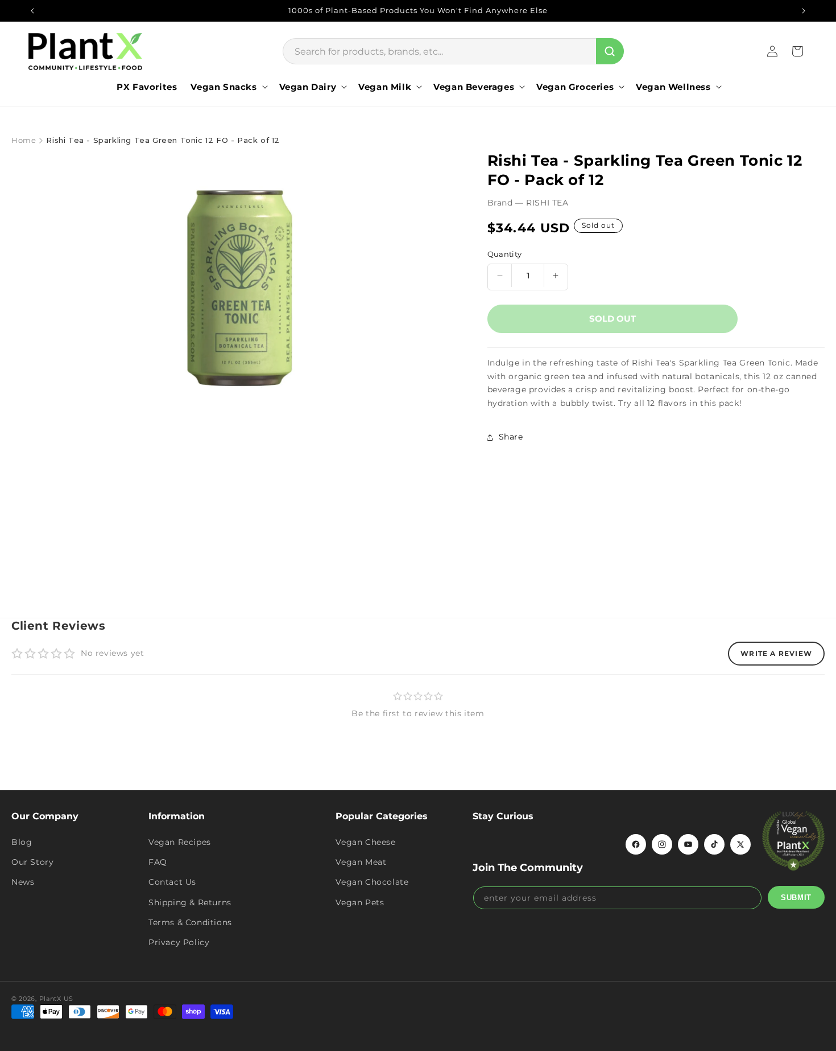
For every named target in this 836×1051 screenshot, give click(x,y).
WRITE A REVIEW (776, 653)
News (22, 882)
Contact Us (172, 882)
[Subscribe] (796, 897)
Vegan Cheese (365, 842)
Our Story (32, 862)
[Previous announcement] (32, 11)
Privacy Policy (178, 942)
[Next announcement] (803, 11)
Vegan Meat (361, 862)
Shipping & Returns (189, 902)
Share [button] (511, 437)
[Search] (610, 51)
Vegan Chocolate (372, 882)
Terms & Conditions (190, 922)
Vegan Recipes (179, 842)
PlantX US (56, 999)
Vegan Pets (360, 902)
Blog (21, 842)
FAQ (157, 862)
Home (23, 140)
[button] (228, 87)
